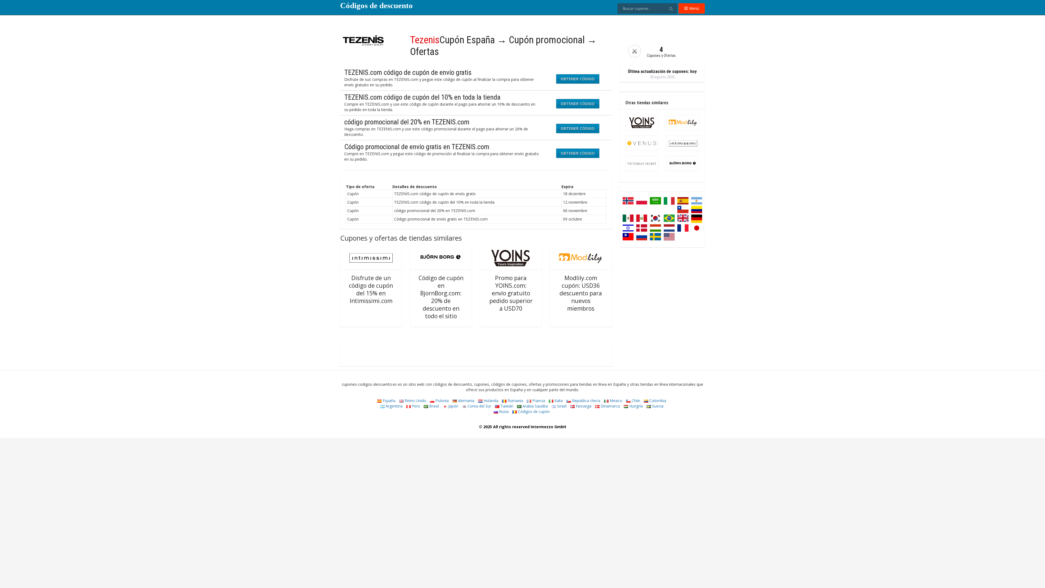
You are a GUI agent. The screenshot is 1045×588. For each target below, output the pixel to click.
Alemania (465, 400)
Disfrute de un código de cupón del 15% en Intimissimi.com (371, 289)
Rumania (514, 400)
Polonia (441, 400)
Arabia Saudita (534, 406)
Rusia (503, 411)
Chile (635, 400)
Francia (538, 400)
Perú (415, 406)
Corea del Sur (478, 406)
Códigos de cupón (533, 411)
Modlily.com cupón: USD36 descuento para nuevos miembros (581, 293)
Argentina (393, 406)
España (388, 400)
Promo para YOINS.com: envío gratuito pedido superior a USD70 (511, 293)
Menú (693, 8)
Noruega (583, 406)
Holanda (490, 400)
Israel (561, 406)
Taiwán (506, 406)
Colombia (657, 400)
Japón (452, 406)
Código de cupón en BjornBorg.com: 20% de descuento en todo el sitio (441, 297)
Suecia (657, 406)
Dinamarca (610, 406)
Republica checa (585, 400)
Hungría (635, 406)
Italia (558, 400)
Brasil (433, 406)
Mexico (615, 400)
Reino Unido (415, 400)
